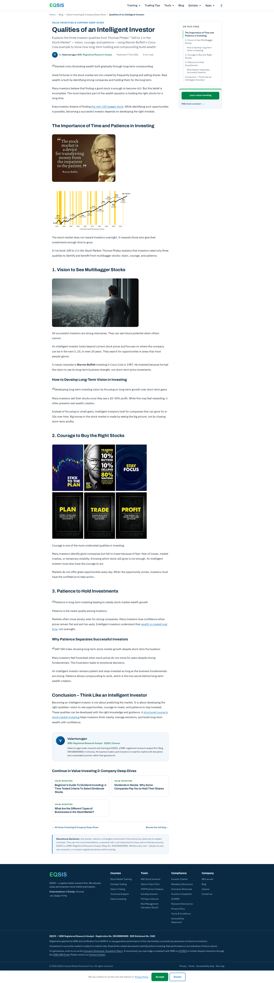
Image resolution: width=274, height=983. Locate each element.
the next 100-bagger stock (107, 106)
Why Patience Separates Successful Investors (198, 71)
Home (52, 14)
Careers (205, 889)
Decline (177, 976)
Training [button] (132, 5)
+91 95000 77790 (58, 895)
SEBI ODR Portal (61, 954)
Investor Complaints (181, 894)
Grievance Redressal (181, 889)
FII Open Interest (150, 898)
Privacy (183, 966)
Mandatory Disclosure (182, 884)
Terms (191, 966)
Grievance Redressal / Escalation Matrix (103, 951)
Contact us (207, 894)
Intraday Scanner (149, 894)
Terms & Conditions (181, 913)
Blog (181, 5)
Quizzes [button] (193, 5)
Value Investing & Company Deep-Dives (86, 14)
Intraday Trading (118, 884)
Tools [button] (167, 5)
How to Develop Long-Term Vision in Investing (199, 49)
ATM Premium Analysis (152, 889)
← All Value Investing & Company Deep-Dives (75, 827)
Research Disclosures (182, 903)
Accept (160, 977)
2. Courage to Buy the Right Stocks (198, 56)
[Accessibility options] (221, 5)
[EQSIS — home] (56, 5)
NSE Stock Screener (150, 879)
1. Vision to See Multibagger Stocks (199, 42)
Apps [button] (208, 5)
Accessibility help (205, 966)
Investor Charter (179, 879)
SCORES (175, 898)
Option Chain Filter (150, 884)
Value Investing (118, 898)
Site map (220, 966)
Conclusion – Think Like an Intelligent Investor (198, 78)
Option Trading (117, 889)
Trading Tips (152, 5)
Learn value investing (200, 95)
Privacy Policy (178, 908)
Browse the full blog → (157, 827)
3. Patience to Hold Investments (194, 64)
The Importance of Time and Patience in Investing (199, 34)
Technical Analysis (119, 894)
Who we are (207, 879)
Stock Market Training (121, 879)
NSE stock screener (191, 103)
